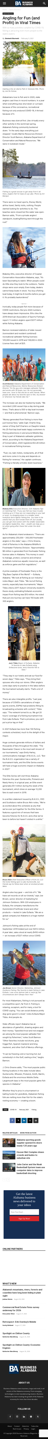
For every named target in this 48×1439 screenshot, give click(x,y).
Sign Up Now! (24, 1219)
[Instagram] (17, 1416)
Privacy (26, 1429)
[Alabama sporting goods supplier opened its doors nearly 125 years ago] (9, 1142)
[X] (18, 1120)
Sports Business (15, 9)
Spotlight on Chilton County (16, 1333)
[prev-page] (4, 1179)
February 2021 (24, 1110)
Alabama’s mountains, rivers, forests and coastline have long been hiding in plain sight (22, 1292)
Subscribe (34, 1426)
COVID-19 (13, 1110)
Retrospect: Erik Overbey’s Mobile (19, 1322)
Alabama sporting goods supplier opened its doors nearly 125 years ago (29, 1143)
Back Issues (17, 1429)
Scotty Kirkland (8, 1325)
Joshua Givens (7, 1299)
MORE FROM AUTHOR (28, 1133)
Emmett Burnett (12, 38)
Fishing (34, 1110)
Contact (17, 1426)
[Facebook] (12, 1120)
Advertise (25, 1426)
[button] (4, 3)
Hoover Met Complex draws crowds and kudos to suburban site (30, 1155)
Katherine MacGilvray (10, 1337)
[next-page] (8, 1179)
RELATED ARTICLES (10, 1133)
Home (5, 9)
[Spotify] (31, 1416)
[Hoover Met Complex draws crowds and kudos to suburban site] (9, 1155)
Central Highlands (6, 1157)
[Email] (30, 1120)
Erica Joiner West (9, 1314)
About (10, 1426)
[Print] (35, 1120)
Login (33, 1429)
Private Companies (6, 1145)
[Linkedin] (24, 1120)
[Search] (44, 3)
